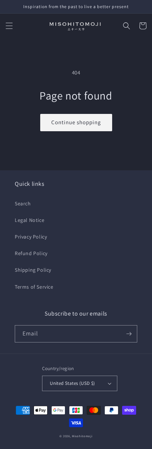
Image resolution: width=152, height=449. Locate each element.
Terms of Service (34, 286)
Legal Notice (29, 220)
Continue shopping (76, 122)
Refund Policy (31, 253)
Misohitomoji (82, 436)
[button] (9, 26)
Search (23, 203)
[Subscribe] (129, 333)
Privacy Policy (31, 236)
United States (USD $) (72, 383)
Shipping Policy (33, 270)
